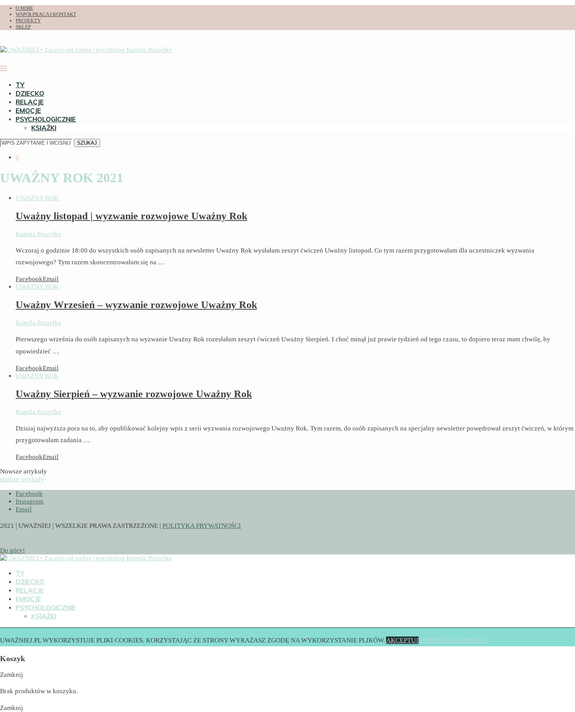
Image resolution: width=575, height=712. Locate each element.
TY (20, 85)
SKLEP (23, 27)
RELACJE (30, 102)
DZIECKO (30, 93)
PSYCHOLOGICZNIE (46, 119)
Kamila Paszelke (38, 234)
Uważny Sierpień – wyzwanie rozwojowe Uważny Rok (134, 394)
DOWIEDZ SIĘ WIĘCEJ (453, 640)
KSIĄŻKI (43, 128)
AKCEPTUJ (402, 640)
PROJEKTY (28, 20)
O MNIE (24, 8)
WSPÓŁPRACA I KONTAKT (46, 14)
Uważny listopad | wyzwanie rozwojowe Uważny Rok (131, 216)
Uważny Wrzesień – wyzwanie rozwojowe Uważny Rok (136, 304)
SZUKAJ (87, 143)
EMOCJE (28, 110)
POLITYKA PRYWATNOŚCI (201, 525)
